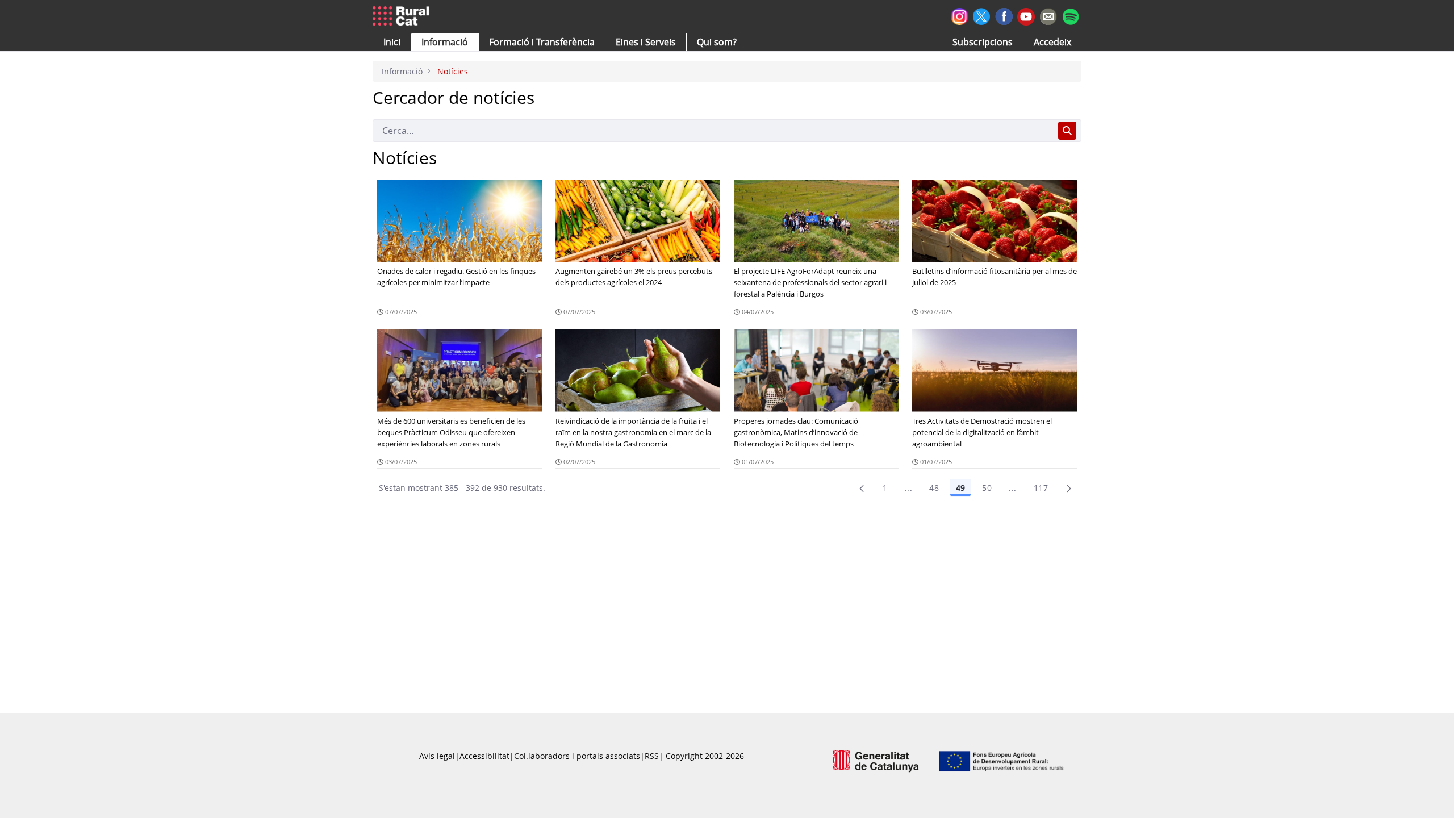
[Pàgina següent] (1069, 488)
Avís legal (437, 755)
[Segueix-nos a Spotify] (1070, 15)
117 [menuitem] (1041, 487)
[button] (392, 42)
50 (987, 487)
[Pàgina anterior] (861, 488)
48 (934, 487)
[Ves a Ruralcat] (403, 16)
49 (960, 487)
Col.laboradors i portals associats (577, 755)
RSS (652, 755)
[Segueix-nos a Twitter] (982, 15)
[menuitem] (542, 42)
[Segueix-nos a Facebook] (1004, 15)
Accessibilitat (484, 755)
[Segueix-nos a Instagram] (959, 15)
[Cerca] (1067, 131)
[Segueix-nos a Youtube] (1026, 15)
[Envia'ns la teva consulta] (1048, 15)
